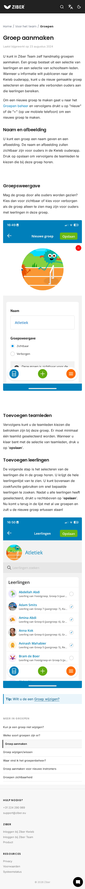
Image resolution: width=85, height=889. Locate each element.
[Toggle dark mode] (79, 7)
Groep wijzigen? (46, 699)
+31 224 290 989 (14, 807)
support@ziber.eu (14, 813)
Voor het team (26, 26)
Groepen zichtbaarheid (17, 777)
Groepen (46, 26)
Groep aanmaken (16, 743)
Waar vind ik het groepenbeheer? (24, 760)
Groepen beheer (15, 106)
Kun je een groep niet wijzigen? (23, 727)
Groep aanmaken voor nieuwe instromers (29, 768)
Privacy (7, 861)
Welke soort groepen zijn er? (21, 735)
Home (7, 26)
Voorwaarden (11, 866)
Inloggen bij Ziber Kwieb (18, 831)
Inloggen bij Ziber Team (18, 837)
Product (8, 842)
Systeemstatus (12, 871)
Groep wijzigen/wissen (18, 752)
